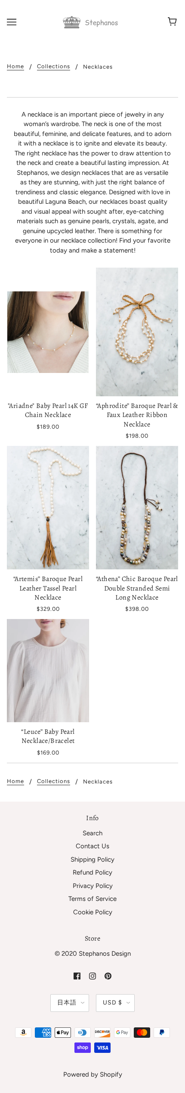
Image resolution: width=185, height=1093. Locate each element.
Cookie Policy (92, 912)
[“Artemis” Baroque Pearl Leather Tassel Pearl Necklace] (48, 508)
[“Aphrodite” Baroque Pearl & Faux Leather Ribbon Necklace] (137, 332)
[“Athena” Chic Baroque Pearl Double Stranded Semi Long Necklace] (137, 508)
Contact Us (92, 846)
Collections (53, 66)
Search (92, 833)
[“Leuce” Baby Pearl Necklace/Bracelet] (48, 670)
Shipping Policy (92, 859)
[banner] (92, 21)
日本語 (67, 1002)
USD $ (112, 1002)
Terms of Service (92, 899)
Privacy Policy (93, 886)
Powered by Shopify (92, 1074)
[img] (77, 975)
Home (15, 66)
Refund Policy (92, 872)
